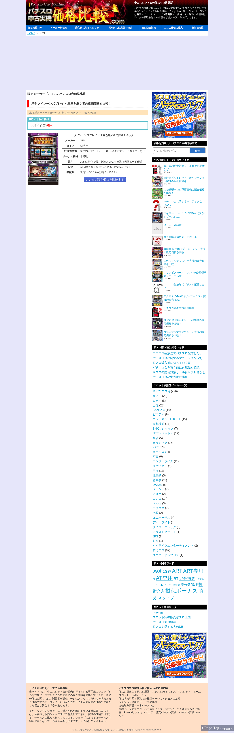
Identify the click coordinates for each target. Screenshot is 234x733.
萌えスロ (76, 112)
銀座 (155, 540)
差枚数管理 (189, 585)
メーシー (158, 489)
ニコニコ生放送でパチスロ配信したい (177, 353)
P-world (158, 612)
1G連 (167, 571)
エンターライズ (163, 461)
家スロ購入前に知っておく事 (172, 362)
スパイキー (160, 466)
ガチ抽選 (187, 578)
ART (177, 571)
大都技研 (158, 423)
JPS (67, 112)
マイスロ (158, 584)
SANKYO (159, 410)
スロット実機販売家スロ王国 (172, 617)
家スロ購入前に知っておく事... (181, 237)
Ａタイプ (166, 598)
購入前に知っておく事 (87, 27)
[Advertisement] (117, 62)
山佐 (155, 405)
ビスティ (158, 414)
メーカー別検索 (58, 27)
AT (154, 579)
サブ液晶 (200, 579)
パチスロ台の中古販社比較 (170, 377)
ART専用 (193, 571)
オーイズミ (160, 451)
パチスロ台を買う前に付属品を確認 (176, 367)
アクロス (158, 508)
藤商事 (157, 480)
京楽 (155, 456)
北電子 (157, 475)
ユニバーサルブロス (166, 555)
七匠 (155, 512)
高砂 (155, 438)
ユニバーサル (161, 517)
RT (176, 578)
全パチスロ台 (57, 112)
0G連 (157, 571)
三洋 (155, 470)
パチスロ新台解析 (164, 622)
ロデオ (157, 400)
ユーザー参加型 (172, 585)
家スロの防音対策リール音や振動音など (179, 372)
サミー (157, 396)
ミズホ (157, 493)
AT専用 (92, 112)
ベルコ (157, 503)
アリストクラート (164, 531)
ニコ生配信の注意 (173, 27)
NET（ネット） (163, 433)
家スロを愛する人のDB (168, 626)
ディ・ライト (161, 522)
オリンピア (160, 442)
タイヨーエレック (164, 527)
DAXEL (157, 484)
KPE (156, 447)
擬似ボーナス (181, 591)
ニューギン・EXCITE (167, 419)
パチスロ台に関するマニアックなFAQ (177, 358)
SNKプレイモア (163, 428)
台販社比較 (197, 27)
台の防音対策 (149, 27)
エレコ (157, 498)
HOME (31, 33)
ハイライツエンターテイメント (173, 545)
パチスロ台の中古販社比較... (180, 308)
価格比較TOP (35, 27)
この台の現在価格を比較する (105, 179)
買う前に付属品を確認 (120, 27)
